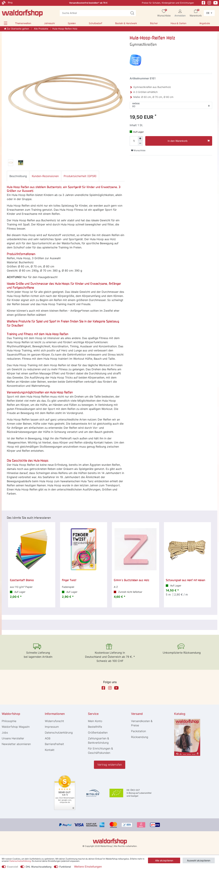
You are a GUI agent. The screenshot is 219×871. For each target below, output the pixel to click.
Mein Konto (95, 721)
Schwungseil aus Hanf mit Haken (185, 580)
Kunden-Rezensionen (45, 176)
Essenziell (12, 866)
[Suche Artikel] (132, 13)
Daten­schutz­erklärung (59, 732)
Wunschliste (139, 150)
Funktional (65, 866)
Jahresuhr (49, 23)
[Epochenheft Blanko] (32, 549)
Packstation (138, 731)
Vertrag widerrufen (109, 764)
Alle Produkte (40, 28)
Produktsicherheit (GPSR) (80, 176)
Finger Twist (69, 580)
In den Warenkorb (178, 140)
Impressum (52, 726)
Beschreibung (18, 176)
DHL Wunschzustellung (38, 866)
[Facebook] (203, 2)
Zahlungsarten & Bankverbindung (98, 740)
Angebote (204, 23)
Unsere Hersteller (13, 738)
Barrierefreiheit (54, 744)
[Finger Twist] (84, 549)
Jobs (5, 732)
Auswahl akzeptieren (198, 860)
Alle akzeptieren (164, 860)
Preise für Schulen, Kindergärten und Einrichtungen (168, 3)
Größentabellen (98, 732)
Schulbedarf (95, 23)
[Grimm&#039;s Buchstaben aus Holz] (135, 549)
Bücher (154, 23)
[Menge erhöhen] (140, 138)
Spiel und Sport (46, 321)
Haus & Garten (178, 23)
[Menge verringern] (140, 143)
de (208, 12)
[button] (6, 23)
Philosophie (9, 721)
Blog (9, 2)
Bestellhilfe (95, 726)
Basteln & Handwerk (126, 23)
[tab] (18, 176)
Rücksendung (139, 737)
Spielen (72, 23)
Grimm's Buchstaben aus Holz (131, 580)
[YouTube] (215, 2)
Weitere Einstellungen (88, 866)
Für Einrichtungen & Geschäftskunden (100, 751)
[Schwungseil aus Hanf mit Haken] (187, 549)
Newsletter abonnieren (16, 744)
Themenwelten (23, 23)
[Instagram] (209, 2)
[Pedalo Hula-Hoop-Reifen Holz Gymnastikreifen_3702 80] (20, 163)
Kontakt (49, 750)
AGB (47, 738)
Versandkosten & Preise (141, 723)
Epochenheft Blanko (22, 580)
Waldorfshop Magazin (16, 726)
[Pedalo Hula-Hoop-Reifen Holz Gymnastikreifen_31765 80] (10, 163)
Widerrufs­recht (54, 721)
